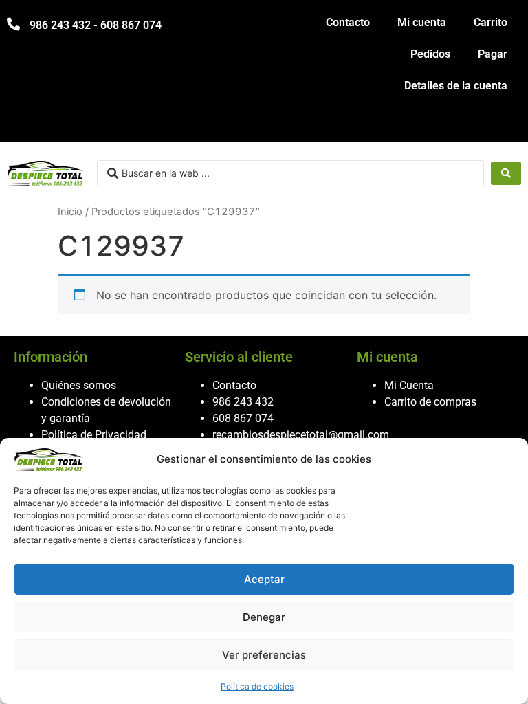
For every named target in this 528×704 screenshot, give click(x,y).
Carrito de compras (430, 401)
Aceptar (264, 579)
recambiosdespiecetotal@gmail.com (300, 434)
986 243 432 (243, 401)
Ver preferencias (264, 654)
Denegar (264, 617)
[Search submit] (506, 173)
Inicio (70, 212)
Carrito (490, 22)
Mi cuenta (421, 22)
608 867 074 (243, 418)
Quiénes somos (78, 385)
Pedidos (430, 53)
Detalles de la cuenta (455, 85)
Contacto (348, 22)
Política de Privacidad (93, 434)
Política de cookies (257, 686)
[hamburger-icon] (505, 125)
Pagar (492, 53)
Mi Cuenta (409, 385)
